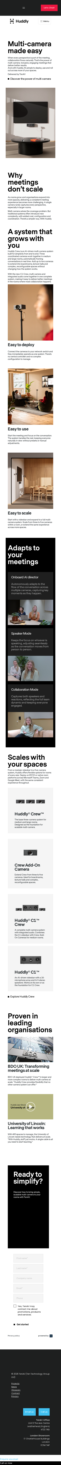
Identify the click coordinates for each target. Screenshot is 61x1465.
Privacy (15, 1396)
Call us (44, 1411)
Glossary (15, 1390)
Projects (15, 1383)
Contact (15, 1393)
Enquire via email (9, 1459)
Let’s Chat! (49, 7)
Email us (29, 1411)
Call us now (6, 1463)
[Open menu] (23, 8)
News (14, 1386)
